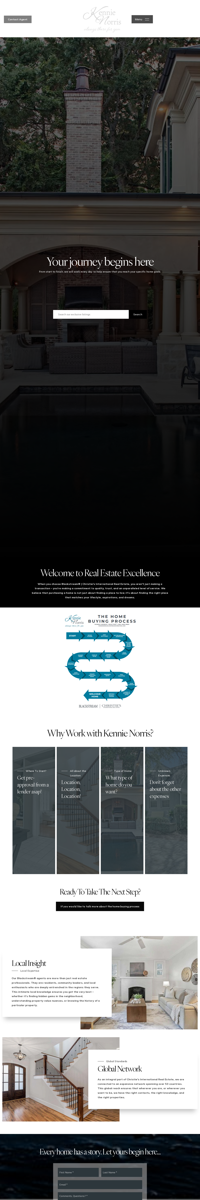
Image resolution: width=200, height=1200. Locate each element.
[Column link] (166, 810)
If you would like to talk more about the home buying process (100, 906)
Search (137, 314)
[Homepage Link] (102, 19)
